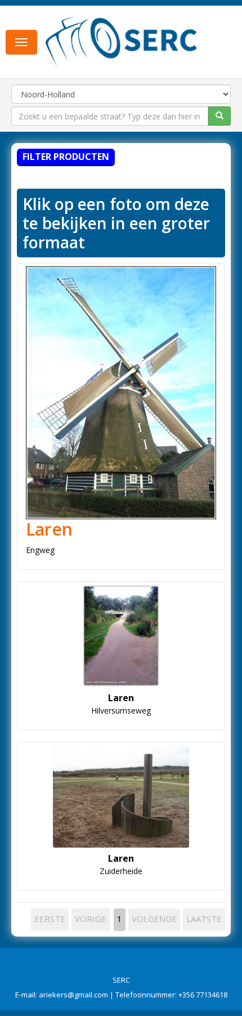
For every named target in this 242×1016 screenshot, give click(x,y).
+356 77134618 (202, 995)
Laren (49, 529)
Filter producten (66, 156)
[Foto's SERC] (122, 41)
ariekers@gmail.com (73, 995)
